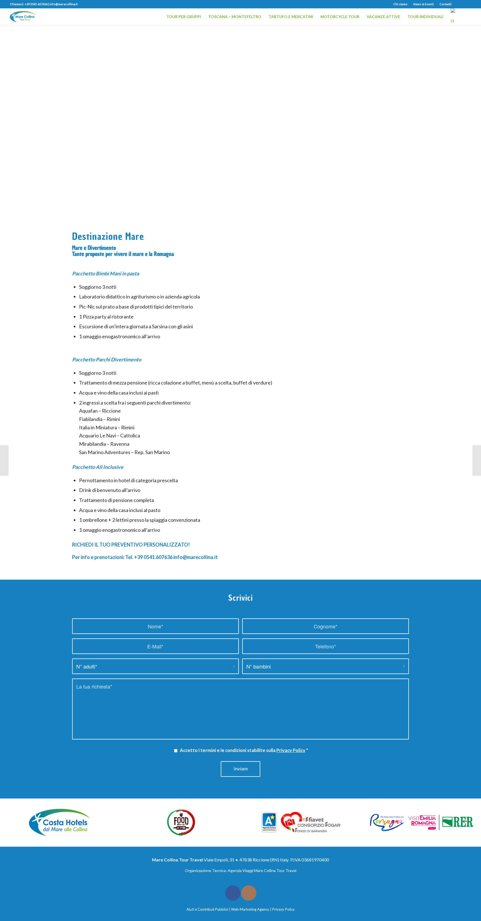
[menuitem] (401, 4)
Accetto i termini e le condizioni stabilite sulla (244, 750)
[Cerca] (466, 16)
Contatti (445, 4)
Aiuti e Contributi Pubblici (207, 909)
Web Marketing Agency (250, 909)
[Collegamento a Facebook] (459, 4)
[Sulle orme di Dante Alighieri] (476, 460)
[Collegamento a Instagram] (467, 4)
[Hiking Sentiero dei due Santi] (4, 460)
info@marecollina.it (64, 4)
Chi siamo (400, 4)
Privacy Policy (290, 750)
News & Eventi (423, 4)
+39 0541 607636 (36, 4)
